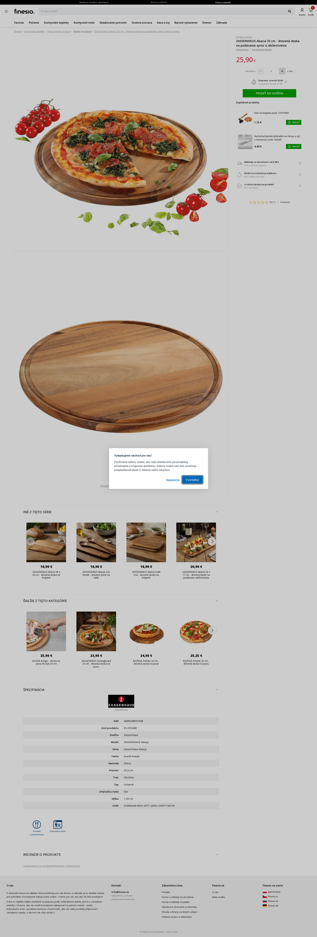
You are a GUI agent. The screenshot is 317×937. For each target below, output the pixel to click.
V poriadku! (192, 479)
